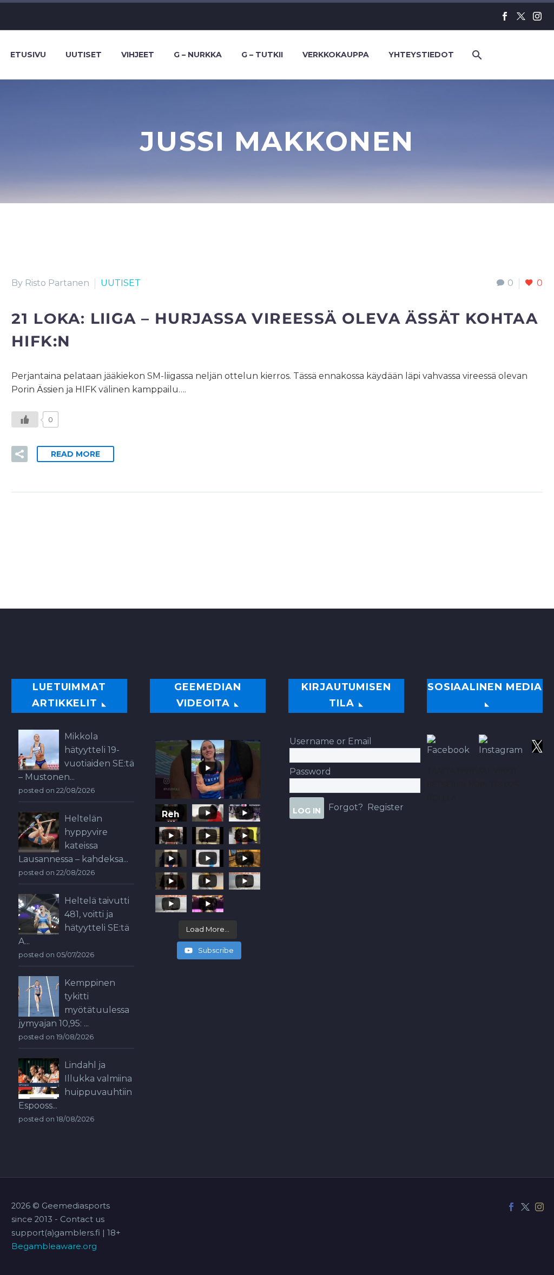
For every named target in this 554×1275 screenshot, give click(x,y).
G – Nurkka (198, 54)
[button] (19, 454)
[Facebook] (505, 16)
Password (310, 771)
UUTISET (121, 283)
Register (385, 807)
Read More (75, 454)
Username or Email (330, 741)
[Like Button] (24, 419)
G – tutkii (262, 54)
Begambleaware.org (54, 1246)
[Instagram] (537, 16)
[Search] (475, 55)
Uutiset (83, 54)
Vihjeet (137, 54)
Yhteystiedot (421, 54)
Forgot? (345, 807)
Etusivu (28, 54)
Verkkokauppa (335, 54)
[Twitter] (521, 16)
